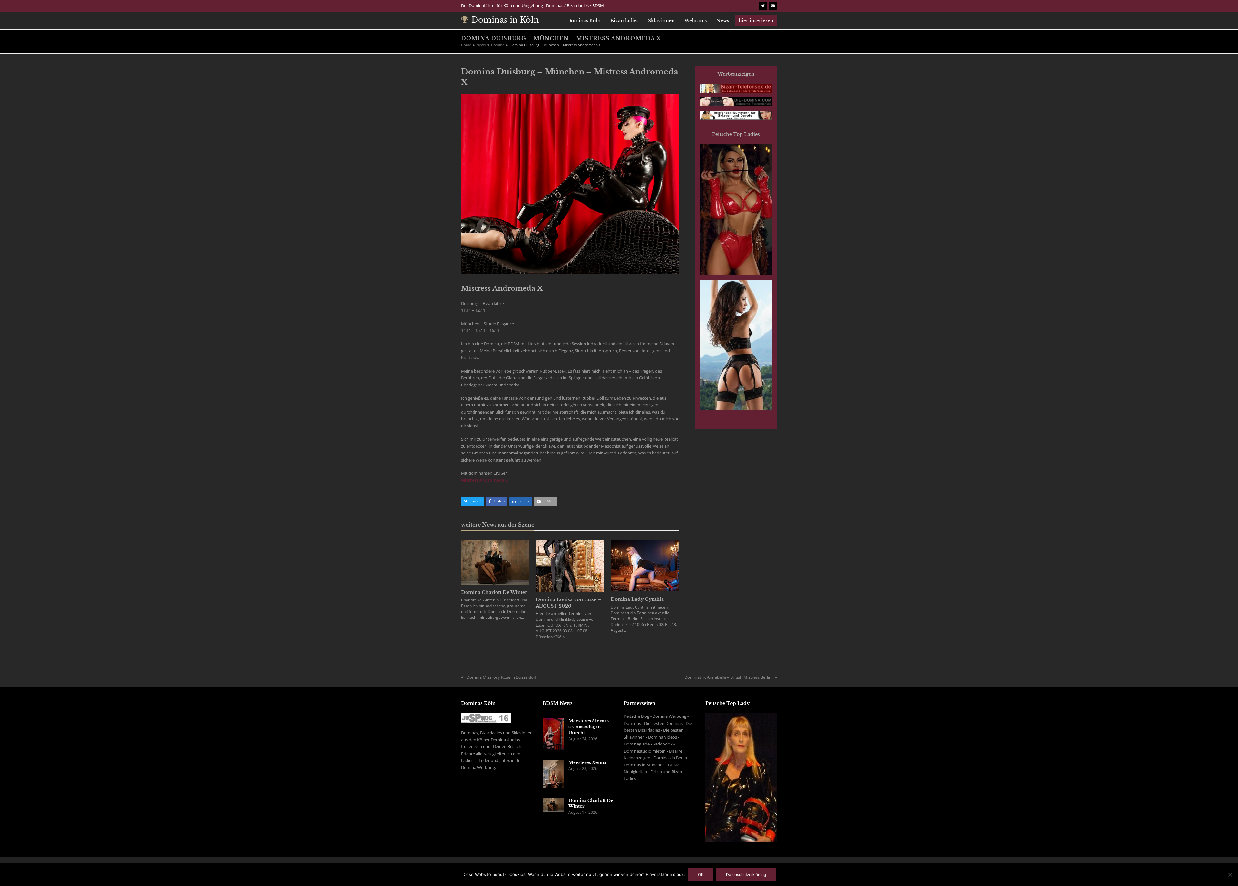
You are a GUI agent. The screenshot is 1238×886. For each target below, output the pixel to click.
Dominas (632, 723)
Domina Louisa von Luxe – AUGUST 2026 (568, 603)
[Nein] (1230, 874)
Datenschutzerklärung (746, 874)
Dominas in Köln (505, 19)
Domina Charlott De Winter (494, 592)
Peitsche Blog (636, 716)
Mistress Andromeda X (484, 480)
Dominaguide (637, 744)
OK (700, 874)
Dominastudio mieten (645, 751)
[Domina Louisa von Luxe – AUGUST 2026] (570, 566)
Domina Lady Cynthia (637, 599)
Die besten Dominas (663, 723)
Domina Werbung (669, 716)
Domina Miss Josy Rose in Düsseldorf (501, 677)
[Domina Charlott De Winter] (495, 562)
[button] (472, 501)
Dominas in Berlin (670, 758)
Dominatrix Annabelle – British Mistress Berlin (727, 677)
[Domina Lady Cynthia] (645, 566)
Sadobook (663, 744)
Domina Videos (662, 737)
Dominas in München (644, 765)
